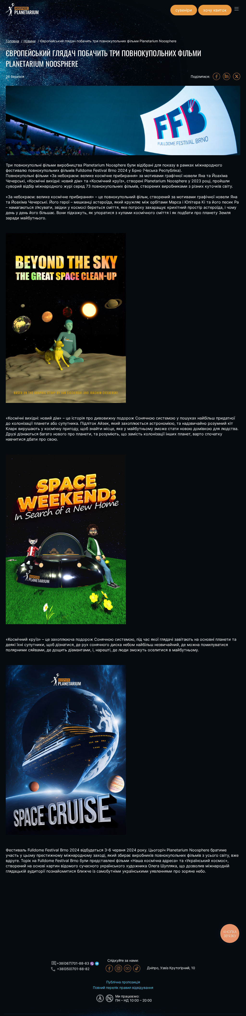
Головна (12, 41)
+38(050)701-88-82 (73, 969)
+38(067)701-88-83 (73, 963)
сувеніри (183, 10)
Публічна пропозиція (123, 982)
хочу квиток (215, 10)
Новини (30, 41)
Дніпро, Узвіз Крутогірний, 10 (171, 968)
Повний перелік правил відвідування (123, 987)
